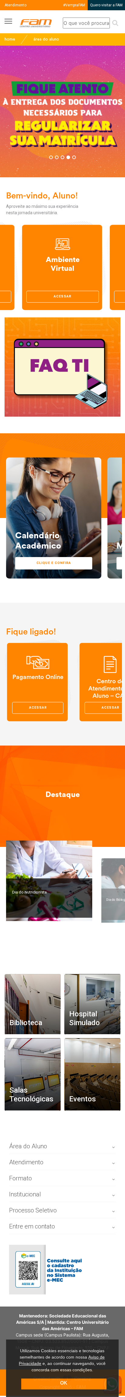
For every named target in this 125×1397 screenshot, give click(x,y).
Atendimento (15, 5)
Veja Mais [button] (29, 1117)
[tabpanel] (62, 111)
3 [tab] (62, 157)
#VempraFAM (74, 5)
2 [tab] (57, 157)
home (10, 39)
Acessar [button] (62, 296)
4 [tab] (68, 157)
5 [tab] (74, 157)
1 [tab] (51, 157)
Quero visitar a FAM (106, 5)
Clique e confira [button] (53, 563)
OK (63, 1383)
